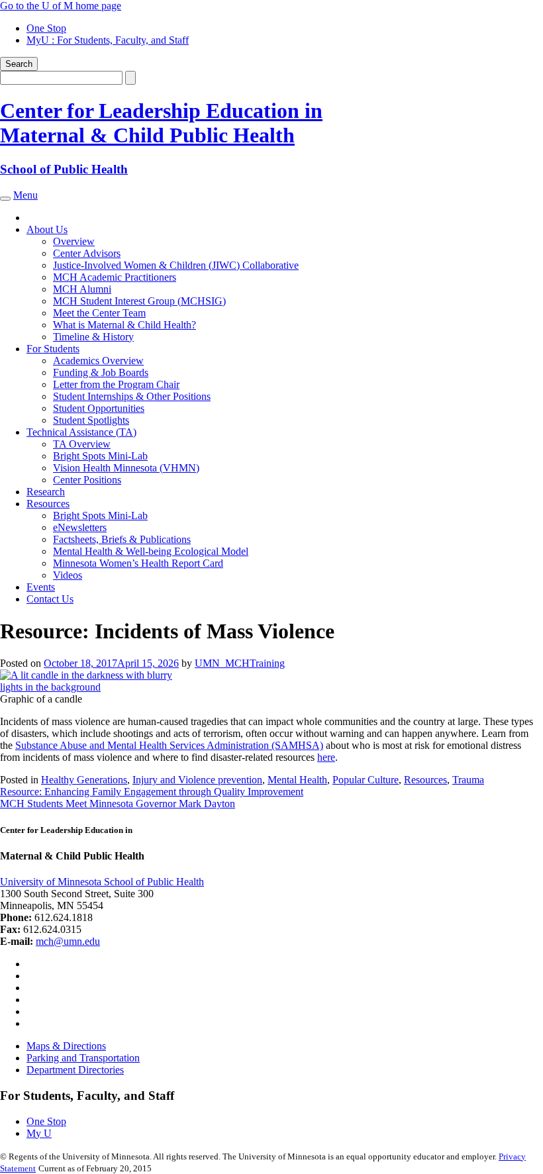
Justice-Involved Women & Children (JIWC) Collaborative (176, 265)
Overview (74, 241)
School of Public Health (64, 169)
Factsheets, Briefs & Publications (122, 539)
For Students (52, 348)
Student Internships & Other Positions (132, 396)
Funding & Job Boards (100, 372)
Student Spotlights (91, 420)
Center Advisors (87, 253)
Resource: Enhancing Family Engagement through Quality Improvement (151, 791)
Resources (48, 503)
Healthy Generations (84, 779)
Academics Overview (98, 360)
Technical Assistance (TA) (81, 432)
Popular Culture (365, 779)
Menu (25, 195)
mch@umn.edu (68, 941)
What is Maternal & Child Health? (124, 324)
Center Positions (87, 479)
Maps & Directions (66, 1046)
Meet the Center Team (99, 312)
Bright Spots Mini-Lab (100, 456)
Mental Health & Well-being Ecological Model (150, 551)
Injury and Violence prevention (197, 779)
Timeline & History (93, 336)
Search (18, 64)
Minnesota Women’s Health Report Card (138, 563)
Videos (67, 575)
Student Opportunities (98, 408)
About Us (47, 229)
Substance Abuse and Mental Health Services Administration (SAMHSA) (169, 745)
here (326, 757)
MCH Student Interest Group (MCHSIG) (139, 301)
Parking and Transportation (83, 1057)
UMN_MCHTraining (240, 663)
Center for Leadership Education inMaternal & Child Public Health (161, 123)
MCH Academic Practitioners (114, 277)
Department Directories (75, 1069)
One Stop (46, 28)
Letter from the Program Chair (116, 384)
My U (39, 1133)
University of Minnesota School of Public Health (102, 881)
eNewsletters (80, 527)
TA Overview (82, 444)
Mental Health (297, 779)
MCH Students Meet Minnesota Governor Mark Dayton (117, 803)
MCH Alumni (82, 289)
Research (45, 491)
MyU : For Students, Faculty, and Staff (107, 40)
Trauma (468, 779)
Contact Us (50, 599)
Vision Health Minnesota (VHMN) (126, 467)
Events (40, 587)
